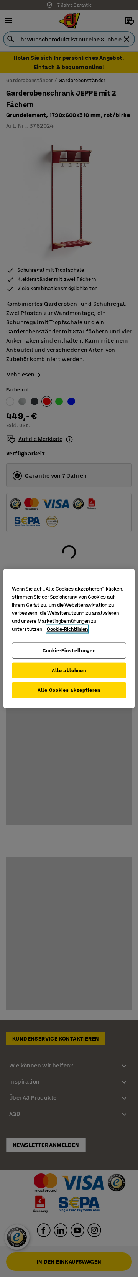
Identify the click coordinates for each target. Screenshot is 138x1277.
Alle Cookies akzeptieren (69, 690)
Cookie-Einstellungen (69, 650)
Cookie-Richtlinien (67, 629)
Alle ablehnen (69, 670)
